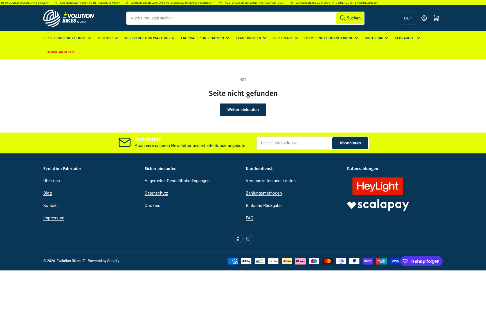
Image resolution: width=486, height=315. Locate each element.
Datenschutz (156, 193)
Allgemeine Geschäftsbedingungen (177, 180)
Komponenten (248, 38)
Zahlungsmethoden (264, 193)
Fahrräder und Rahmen (202, 38)
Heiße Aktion (59, 52)
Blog (47, 193)
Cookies (152, 205)
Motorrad (374, 38)
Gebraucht (405, 38)
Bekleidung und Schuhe (64, 38)
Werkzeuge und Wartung (147, 38)
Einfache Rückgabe (264, 205)
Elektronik (283, 38)
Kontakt (50, 205)
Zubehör (105, 38)
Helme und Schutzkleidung (328, 38)
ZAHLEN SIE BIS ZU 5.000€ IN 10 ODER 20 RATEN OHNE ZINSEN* (170, 2)
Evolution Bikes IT (71, 261)
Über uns (51, 180)
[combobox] (245, 18)
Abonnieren (350, 143)
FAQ (249, 218)
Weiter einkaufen (243, 109)
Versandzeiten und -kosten (271, 180)
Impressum (53, 218)
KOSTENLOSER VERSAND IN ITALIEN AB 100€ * (88, 2)
